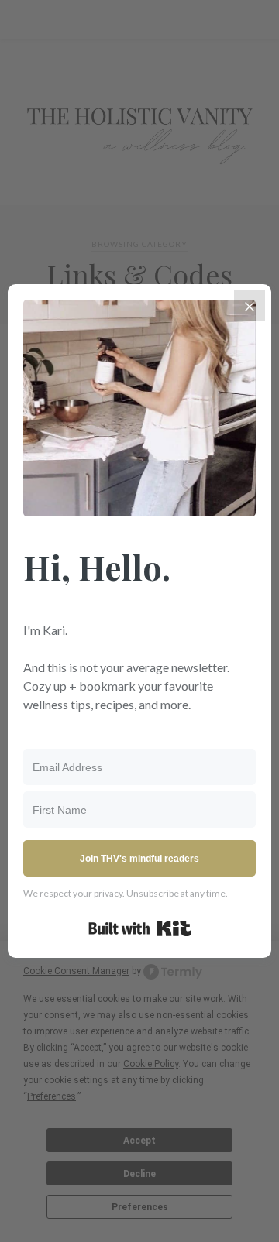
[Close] (249, 305)
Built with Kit (139, 928)
